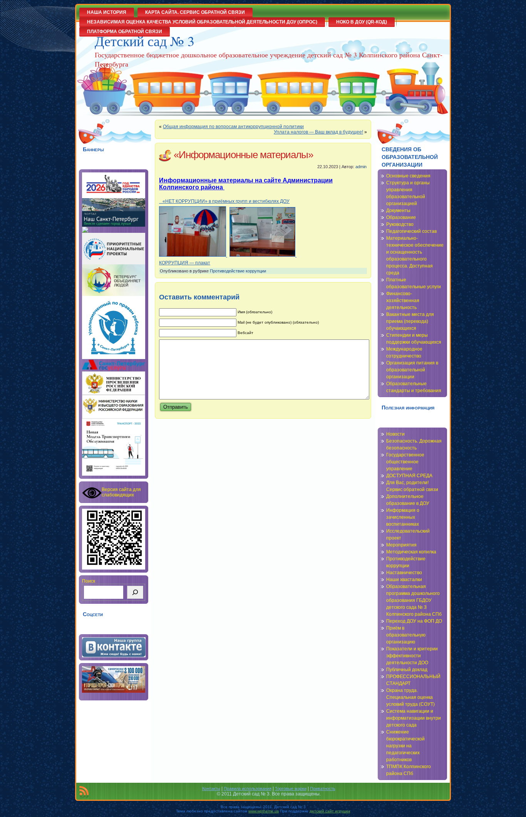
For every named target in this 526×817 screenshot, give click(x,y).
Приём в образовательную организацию (405, 635)
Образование (401, 217)
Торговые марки (291, 788)
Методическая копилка (411, 552)
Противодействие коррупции (238, 271)
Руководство (400, 224)
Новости (395, 434)
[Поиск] (135, 592)
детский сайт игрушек (330, 811)
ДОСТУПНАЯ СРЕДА (409, 475)
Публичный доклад (406, 669)
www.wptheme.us (263, 811)
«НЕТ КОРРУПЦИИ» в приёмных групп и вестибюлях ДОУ (224, 201)
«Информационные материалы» (243, 154)
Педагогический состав (411, 231)
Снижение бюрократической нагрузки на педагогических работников (405, 745)
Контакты (211, 788)
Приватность (322, 788)
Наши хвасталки (404, 579)
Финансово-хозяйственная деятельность (402, 300)
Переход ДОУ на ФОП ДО (414, 621)
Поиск (88, 581)
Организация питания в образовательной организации (412, 369)
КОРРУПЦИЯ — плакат (184, 263)
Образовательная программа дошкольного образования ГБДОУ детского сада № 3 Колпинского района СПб (414, 600)
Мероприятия (401, 545)
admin (361, 166)
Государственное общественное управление (405, 461)
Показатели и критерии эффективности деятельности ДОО (412, 655)
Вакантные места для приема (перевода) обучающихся (410, 321)
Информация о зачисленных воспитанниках (402, 517)
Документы (398, 210)
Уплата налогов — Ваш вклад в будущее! (318, 132)
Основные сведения (408, 176)
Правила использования (247, 788)
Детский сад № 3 (144, 41)
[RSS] (84, 792)
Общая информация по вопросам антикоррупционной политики (233, 126)
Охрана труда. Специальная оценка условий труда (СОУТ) (410, 697)
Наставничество (404, 572)
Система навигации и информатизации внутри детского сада (413, 718)
